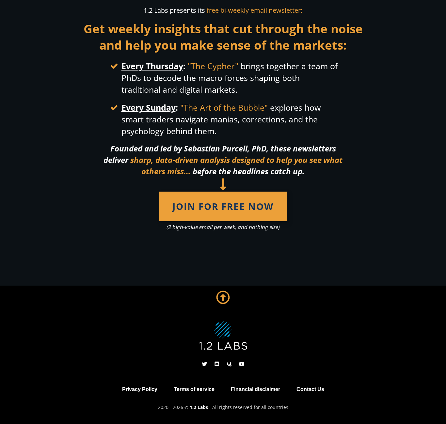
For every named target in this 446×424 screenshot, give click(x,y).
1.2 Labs (199, 407)
